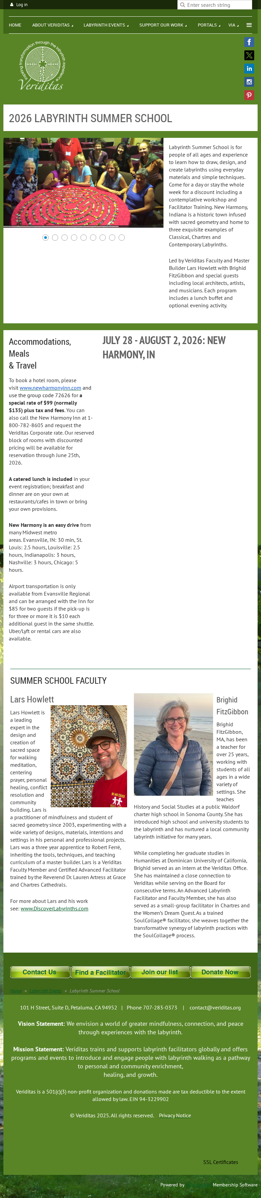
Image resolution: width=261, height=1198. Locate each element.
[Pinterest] (249, 95)
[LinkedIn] (249, 69)
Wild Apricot (198, 1185)
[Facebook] (249, 42)
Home (15, 991)
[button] (221, 1146)
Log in (22, 4)
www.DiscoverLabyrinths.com (54, 908)
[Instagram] (249, 82)
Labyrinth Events (46, 991)
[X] (249, 55)
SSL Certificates (220, 1162)
